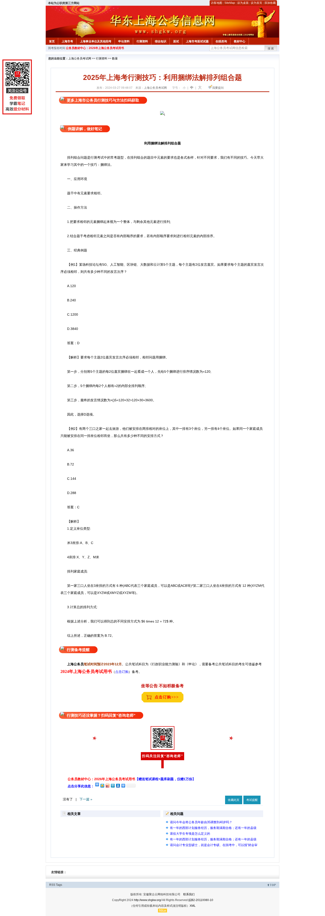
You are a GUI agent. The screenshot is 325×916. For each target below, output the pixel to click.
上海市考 (67, 41)
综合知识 (160, 41)
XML (193, 905)
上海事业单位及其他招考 (95, 41)
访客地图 (216, 3)
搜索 (271, 48)
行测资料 (142, 41)
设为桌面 (243, 3)
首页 (52, 41)
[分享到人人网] (117, 786)
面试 (176, 41)
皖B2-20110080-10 (200, 900)
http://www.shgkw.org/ (148, 900)
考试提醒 (252, 800)
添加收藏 (270, 3)
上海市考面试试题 (197, 41)
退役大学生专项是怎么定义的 (190, 833)
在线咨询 (221, 41)
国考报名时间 (56, 48)
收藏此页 (233, 800)
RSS (52, 885)
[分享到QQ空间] (102, 786)
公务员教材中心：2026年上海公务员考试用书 (95, 48)
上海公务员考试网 (79, 58)
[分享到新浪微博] (107, 786)
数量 (115, 58)
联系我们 (189, 894)
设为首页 (256, 3)
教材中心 (239, 41)
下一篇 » (85, 799)
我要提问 (218, 87)
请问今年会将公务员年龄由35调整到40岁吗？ (201, 822)
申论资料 (124, 41)
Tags (59, 885)
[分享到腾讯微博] (112, 786)
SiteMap (229, 3)
